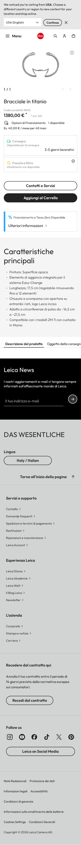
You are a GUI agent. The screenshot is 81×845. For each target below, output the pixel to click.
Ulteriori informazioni (25, 225)
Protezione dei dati (42, 781)
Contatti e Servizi (40, 185)
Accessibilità (39, 791)
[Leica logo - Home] (40, 36)
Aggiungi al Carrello (41, 197)
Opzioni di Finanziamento (28, 123)
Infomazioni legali (16, 791)
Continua (53, 22)
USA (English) (15, 22)
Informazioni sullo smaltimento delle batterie (34, 812)
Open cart (73, 36)
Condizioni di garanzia (18, 801)
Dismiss (66, 22)
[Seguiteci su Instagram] (10, 737)
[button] (73, 477)
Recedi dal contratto (29, 700)
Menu (16, 36)
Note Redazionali (15, 781)
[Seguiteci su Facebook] (34, 737)
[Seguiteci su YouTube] (22, 737)
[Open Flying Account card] (64, 36)
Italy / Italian (28, 460)
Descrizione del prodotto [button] (24, 344)
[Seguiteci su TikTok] (46, 737)
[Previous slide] (63, 89)
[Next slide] (70, 89)
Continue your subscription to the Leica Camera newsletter (72, 399)
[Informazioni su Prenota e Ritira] (73, 161)
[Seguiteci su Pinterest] (71, 737)
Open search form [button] (55, 36)
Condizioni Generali (42, 822)
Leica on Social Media (40, 751)
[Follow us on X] (59, 737)
